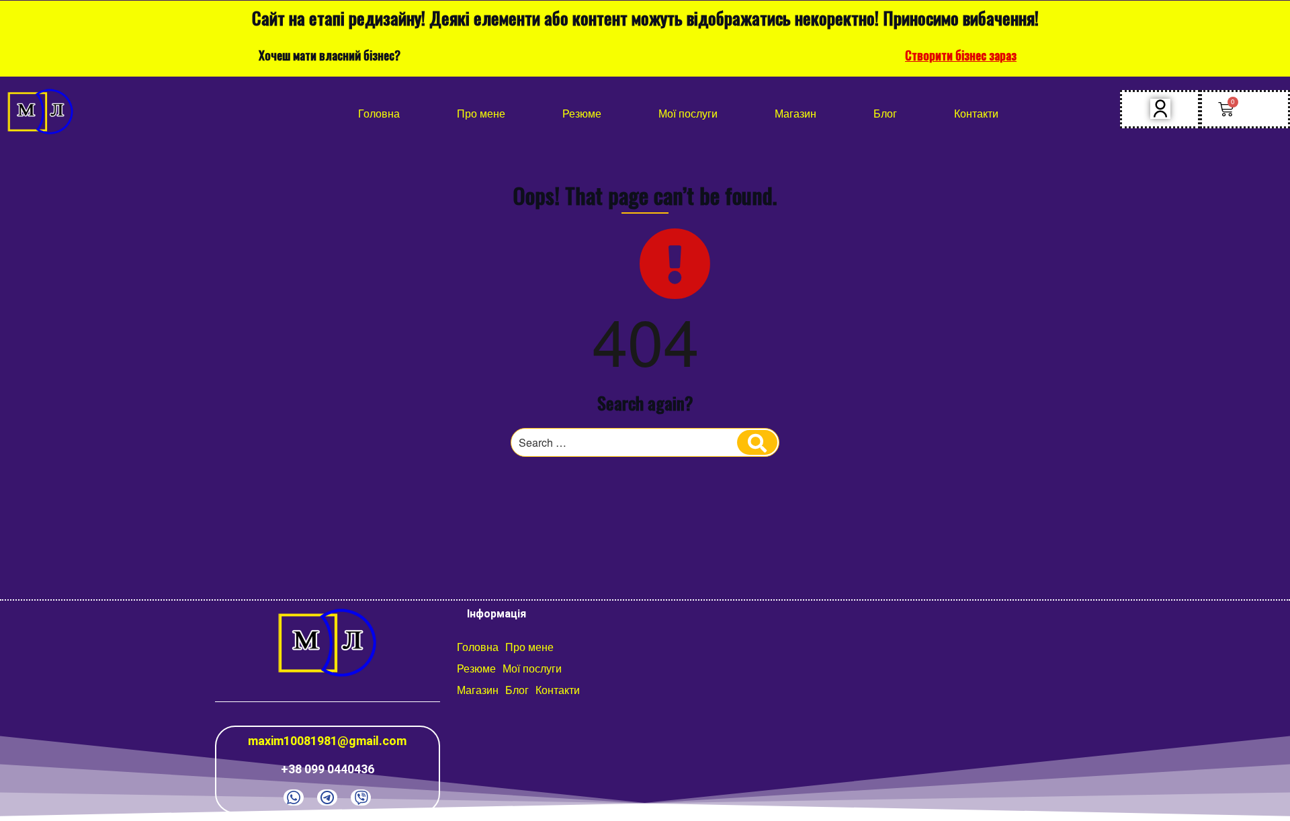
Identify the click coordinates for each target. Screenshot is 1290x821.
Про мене (481, 113)
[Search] (757, 443)
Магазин (795, 113)
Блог (885, 113)
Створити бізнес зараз (961, 55)
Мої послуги (688, 113)
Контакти (976, 113)
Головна (379, 113)
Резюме (581, 113)
